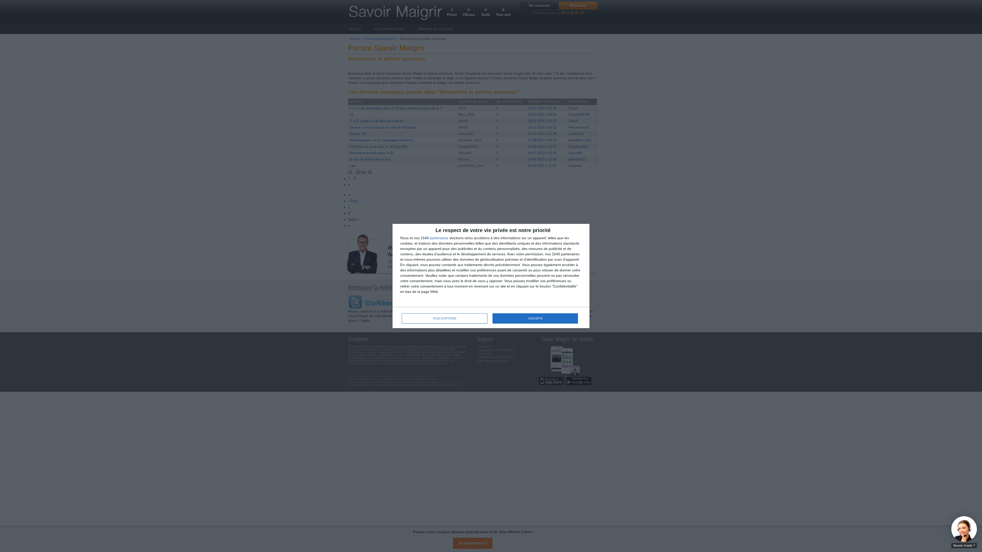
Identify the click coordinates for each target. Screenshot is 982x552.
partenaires (439, 238)
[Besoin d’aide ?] (964, 529)
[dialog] (491, 276)
